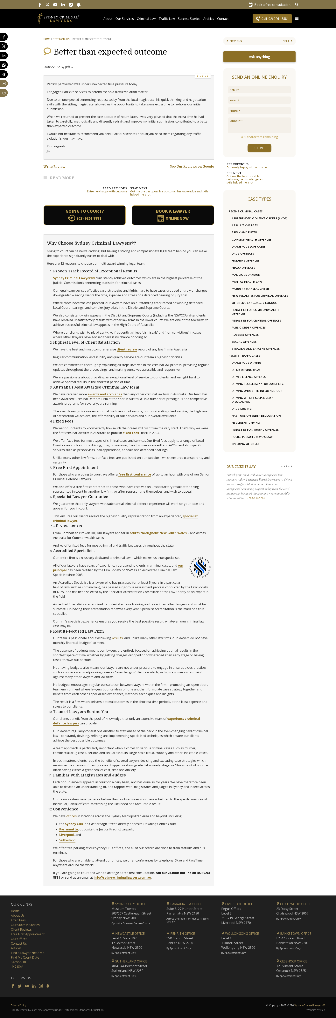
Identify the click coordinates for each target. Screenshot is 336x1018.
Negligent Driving (246, 422)
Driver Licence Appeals (249, 377)
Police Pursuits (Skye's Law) (252, 437)
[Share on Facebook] (4, 37)
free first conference (134, 474)
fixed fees (131, 433)
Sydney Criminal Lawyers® (74, 278)
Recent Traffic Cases (244, 355)
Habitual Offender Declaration (256, 415)
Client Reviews (21, 929)
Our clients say (241, 467)
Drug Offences (243, 253)
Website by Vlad (315, 1010)
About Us (17, 915)
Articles (208, 19)
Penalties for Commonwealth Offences (255, 311)
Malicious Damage (246, 274)
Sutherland (67, 840)
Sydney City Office (130, 904)
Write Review (54, 167)
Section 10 (18, 962)
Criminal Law (146, 19)
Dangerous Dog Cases (248, 246)
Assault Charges (245, 225)
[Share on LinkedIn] (4, 55)
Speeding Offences (245, 444)
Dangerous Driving (246, 362)
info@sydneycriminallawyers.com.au (122, 877)
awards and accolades (105, 394)
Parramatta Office (186, 904)
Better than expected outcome (110, 52)
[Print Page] (4, 93)
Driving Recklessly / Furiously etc (258, 384)
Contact (222, 19)
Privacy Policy (18, 1005)
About (107, 19)
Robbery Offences (245, 334)
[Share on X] (4, 46)
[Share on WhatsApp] (4, 65)
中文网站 (17, 967)
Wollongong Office (241, 933)
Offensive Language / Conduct (255, 303)
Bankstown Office (295, 933)
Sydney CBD (74, 824)
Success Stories (189, 19)
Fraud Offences (243, 267)
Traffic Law (167, 19)
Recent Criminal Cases (245, 211)
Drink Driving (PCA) (246, 370)
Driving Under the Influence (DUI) (257, 391)
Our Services (125, 19)
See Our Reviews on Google (192, 166)
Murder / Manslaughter (250, 288)
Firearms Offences (245, 260)
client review (127, 349)
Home (47, 39)
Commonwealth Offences (251, 239)
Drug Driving (242, 408)
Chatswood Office (295, 904)
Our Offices (19, 939)
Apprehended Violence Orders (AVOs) (259, 218)
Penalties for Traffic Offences (255, 429)
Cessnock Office (293, 961)
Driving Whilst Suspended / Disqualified (252, 399)
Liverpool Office (238, 904)
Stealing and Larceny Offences (256, 348)
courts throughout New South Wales (158, 533)
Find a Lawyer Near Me (27, 953)
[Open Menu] (297, 18)
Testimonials (61, 39)
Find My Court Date (25, 957)
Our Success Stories (25, 925)
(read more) (256, 498)
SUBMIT (259, 148)
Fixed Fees (18, 920)
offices (71, 816)
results (117, 638)
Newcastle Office (130, 933)
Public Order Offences (249, 327)
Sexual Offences (244, 341)
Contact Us (19, 943)
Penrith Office (182, 933)
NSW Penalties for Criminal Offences (260, 295)
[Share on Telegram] (4, 74)
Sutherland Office (131, 961)
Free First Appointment (28, 934)
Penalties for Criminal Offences (256, 320)
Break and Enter (244, 232)
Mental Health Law (247, 281)
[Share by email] (4, 83)
